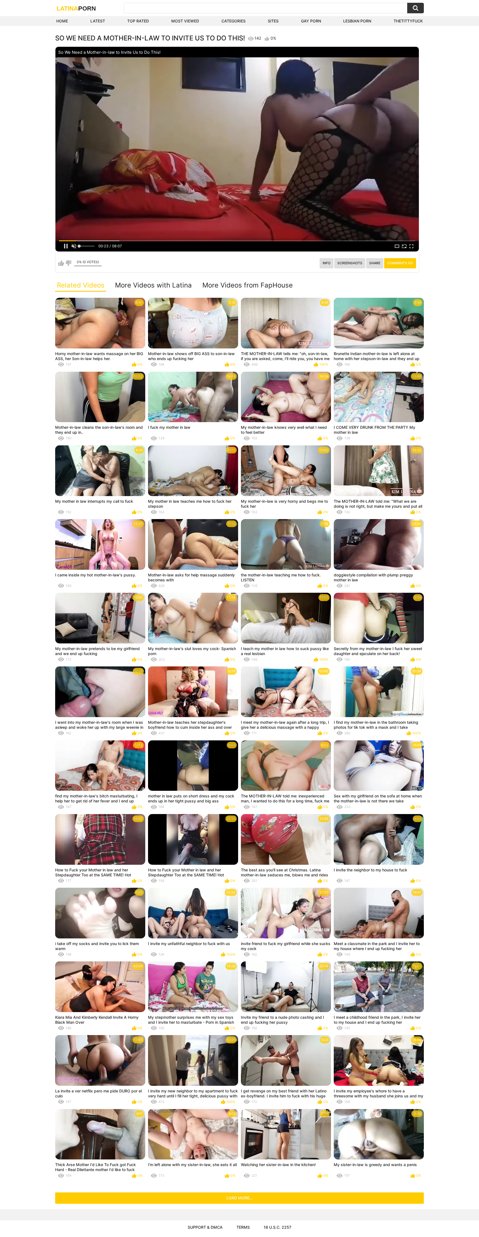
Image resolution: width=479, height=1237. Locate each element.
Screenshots (349, 263)
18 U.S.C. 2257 (277, 1227)
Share (374, 263)
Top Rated (138, 21)
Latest (97, 21)
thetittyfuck (408, 21)
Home (62, 21)
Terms (243, 1227)
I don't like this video (68, 263)
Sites (273, 21)
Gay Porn (311, 21)
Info (326, 263)
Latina (76, 8)
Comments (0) (400, 263)
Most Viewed (185, 21)
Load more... (239, 1197)
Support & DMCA (205, 1227)
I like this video (61, 263)
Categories (233, 21)
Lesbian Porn (357, 21)
